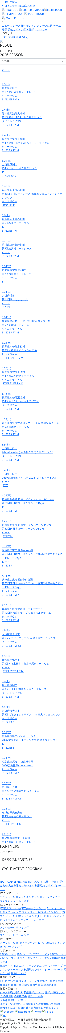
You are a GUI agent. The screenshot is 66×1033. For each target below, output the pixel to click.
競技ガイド (14, 29)
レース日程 (19, 25)
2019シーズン (41, 958)
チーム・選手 (21, 900)
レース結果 (46, 25)
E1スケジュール (56, 908)
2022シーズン (58, 954)
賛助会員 (27, 985)
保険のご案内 (35, 996)
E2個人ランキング (50, 912)
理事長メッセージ (26, 981)
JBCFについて (35, 881)
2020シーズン (25, 958)
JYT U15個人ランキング (51, 943)
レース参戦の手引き (11, 992)
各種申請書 (20, 996)
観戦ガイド (6, 965)
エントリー (41, 29)
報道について (18, 973)
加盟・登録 (27, 29)
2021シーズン (8, 958)
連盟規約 (5, 985)
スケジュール (7, 897)
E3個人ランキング (26, 916)
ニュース (7, 25)
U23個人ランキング (46, 897)
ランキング (32, 25)
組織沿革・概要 (46, 981)
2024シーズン (25, 954)
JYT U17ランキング (11, 946)
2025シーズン (8, 954)
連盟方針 (16, 985)
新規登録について (34, 992)
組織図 (59, 981)
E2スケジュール (30, 912)
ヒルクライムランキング (14, 920)
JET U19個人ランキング (50, 916)
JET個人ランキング (10, 908)
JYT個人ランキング (26, 943)
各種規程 (8, 996)
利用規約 (40, 885)
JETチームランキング (34, 908)
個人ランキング (25, 897)
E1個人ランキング (10, 912)
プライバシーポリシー (47, 969)
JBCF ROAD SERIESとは (15, 37)
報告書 (36, 985)
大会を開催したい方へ (21, 885)
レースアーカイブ (52, 965)
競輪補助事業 (48, 985)
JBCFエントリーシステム (27, 965)
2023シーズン (41, 954)
